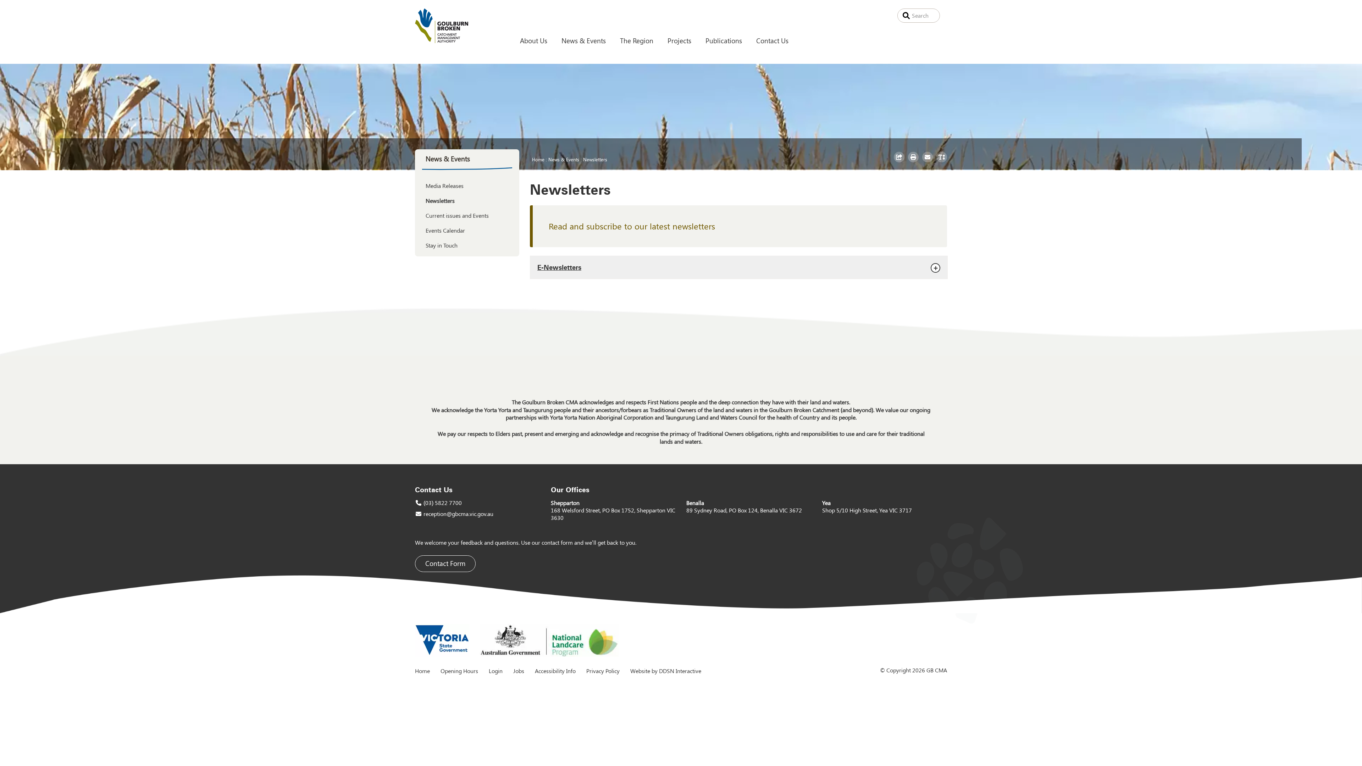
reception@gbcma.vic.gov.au (458, 513)
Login (496, 671)
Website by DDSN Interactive (665, 671)
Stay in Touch (442, 245)
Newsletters (595, 159)
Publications (723, 40)
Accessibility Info (555, 671)
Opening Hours (459, 671)
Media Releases (445, 185)
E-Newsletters (559, 267)
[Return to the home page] (441, 41)
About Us (533, 40)
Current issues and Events (457, 215)
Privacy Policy (603, 671)
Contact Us (772, 40)
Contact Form (445, 563)
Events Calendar (445, 230)
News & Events (583, 40)
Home (538, 159)
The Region (636, 40)
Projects (679, 40)
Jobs (518, 671)
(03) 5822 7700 (442, 502)
